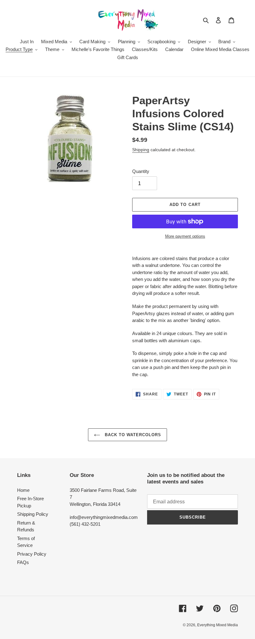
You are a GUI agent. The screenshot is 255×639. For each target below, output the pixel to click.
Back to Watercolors (132, 434)
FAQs (23, 562)
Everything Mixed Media (217, 625)
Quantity (140, 171)
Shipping (140, 149)
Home (23, 490)
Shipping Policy (32, 514)
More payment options (185, 236)
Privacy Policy (31, 554)
